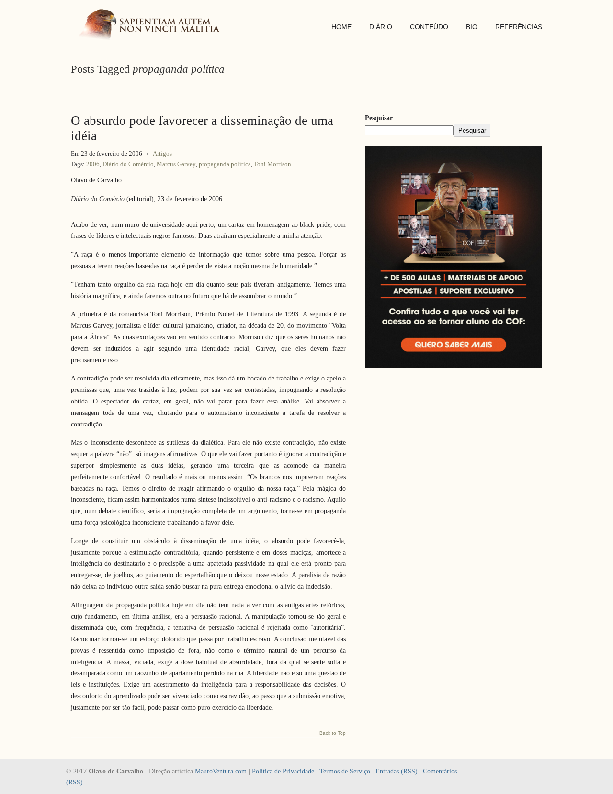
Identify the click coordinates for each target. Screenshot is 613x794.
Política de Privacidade (283, 771)
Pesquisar (379, 118)
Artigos (162, 153)
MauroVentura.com (221, 771)
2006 (93, 164)
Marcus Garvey (176, 164)
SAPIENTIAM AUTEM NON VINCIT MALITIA (152, 25)
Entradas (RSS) (396, 771)
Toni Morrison (272, 164)
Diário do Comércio (128, 164)
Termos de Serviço (344, 771)
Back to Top (332, 733)
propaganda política (225, 164)
